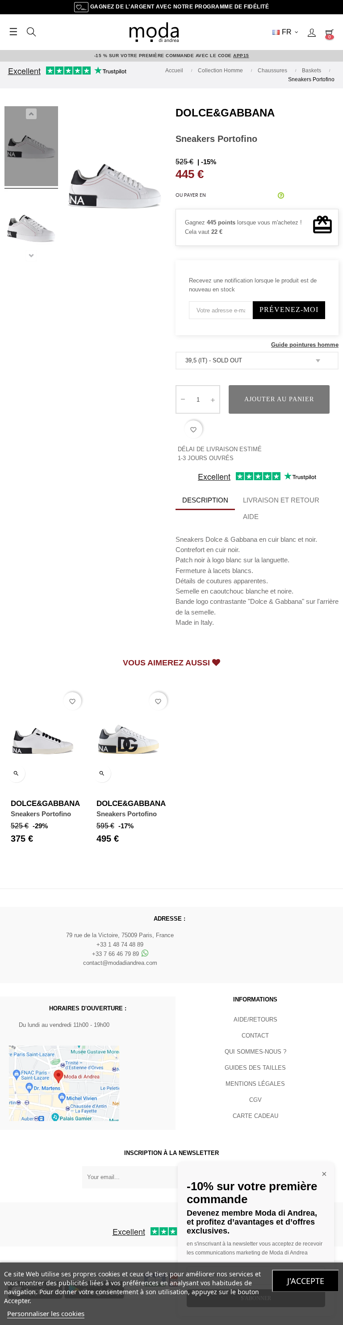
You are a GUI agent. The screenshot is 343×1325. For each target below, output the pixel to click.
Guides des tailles (255, 1067)
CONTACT (255, 1035)
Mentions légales (255, 1083)
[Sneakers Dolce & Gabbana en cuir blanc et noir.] (31, 147)
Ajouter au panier (279, 399)
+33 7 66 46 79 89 (116, 954)
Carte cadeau (255, 1116)
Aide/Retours (255, 1019)
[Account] (312, 32)
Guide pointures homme (305, 344)
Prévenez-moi (288, 309)
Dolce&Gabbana (225, 113)
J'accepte (305, 1280)
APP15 (241, 55)
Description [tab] (205, 500)
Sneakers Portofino (41, 814)
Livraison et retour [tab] (281, 500)
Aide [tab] (251, 516)
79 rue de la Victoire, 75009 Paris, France (120, 935)
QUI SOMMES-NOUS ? (255, 1051)
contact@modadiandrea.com (120, 962)
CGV (255, 1100)
